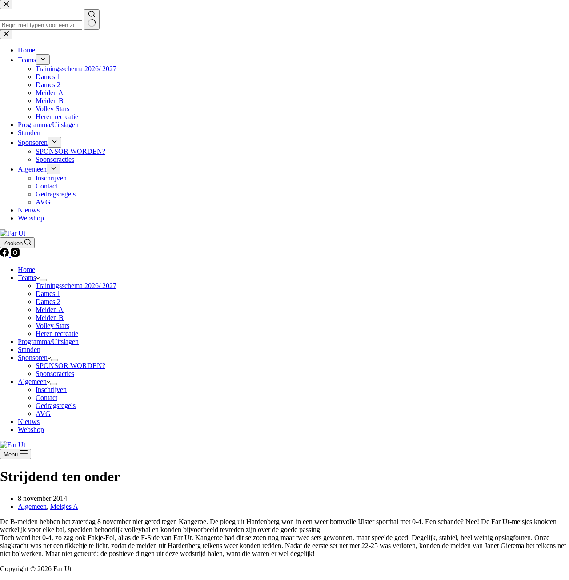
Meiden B (50, 317)
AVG (43, 413)
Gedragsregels (56, 405)
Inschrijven (51, 389)
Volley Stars (52, 325)
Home (26, 269)
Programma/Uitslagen (48, 341)
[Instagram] (15, 254)
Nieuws (29, 421)
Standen (29, 349)
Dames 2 (48, 301)
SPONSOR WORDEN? (70, 365)
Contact (46, 397)
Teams (27, 277)
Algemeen (32, 381)
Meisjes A (64, 506)
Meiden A (50, 309)
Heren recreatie (57, 333)
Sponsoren (33, 357)
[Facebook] (5, 254)
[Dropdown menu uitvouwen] (43, 280)
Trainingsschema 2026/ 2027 (76, 285)
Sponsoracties (55, 373)
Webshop (31, 429)
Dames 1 (48, 293)
